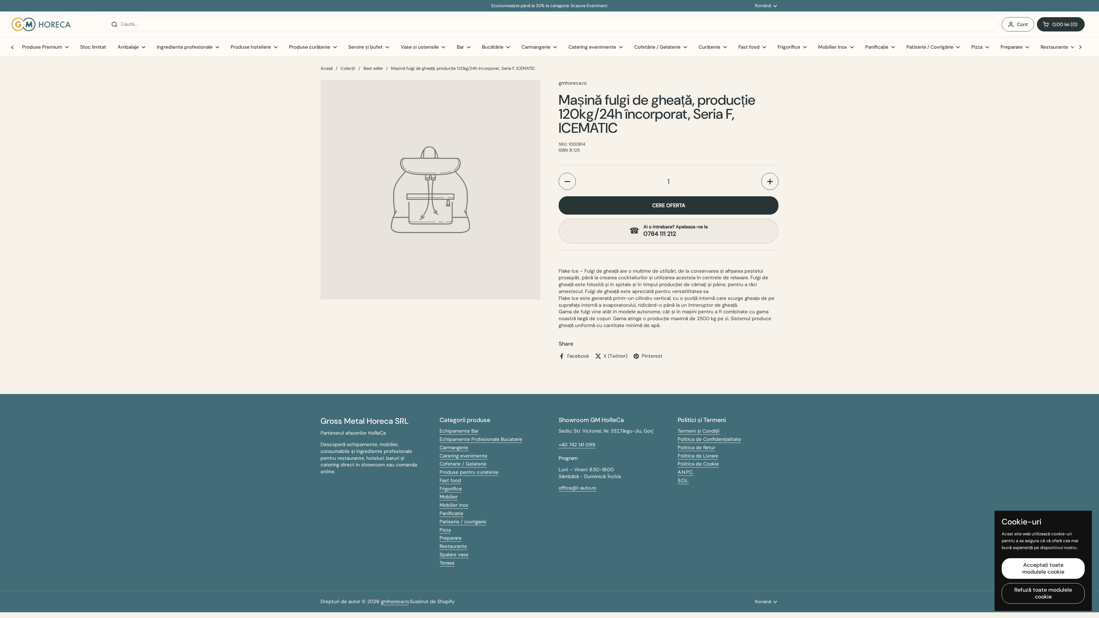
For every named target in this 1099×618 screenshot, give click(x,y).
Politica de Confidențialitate (709, 439)
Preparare (451, 538)
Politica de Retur (696, 447)
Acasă (327, 68)
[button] (1061, 24)
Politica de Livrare (698, 456)
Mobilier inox (454, 505)
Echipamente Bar (459, 431)
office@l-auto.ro (577, 488)
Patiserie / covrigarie (463, 521)
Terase (447, 563)
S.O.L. (683, 480)
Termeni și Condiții (699, 431)
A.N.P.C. (685, 472)
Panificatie (451, 513)
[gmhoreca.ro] (41, 24)
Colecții (348, 68)
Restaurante (453, 546)
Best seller (373, 68)
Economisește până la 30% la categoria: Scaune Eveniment (549, 6)
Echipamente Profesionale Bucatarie (481, 439)
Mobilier (449, 497)
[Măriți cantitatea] (769, 181)
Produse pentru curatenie (469, 472)
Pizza (445, 530)
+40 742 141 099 (577, 444)
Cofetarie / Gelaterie (463, 464)
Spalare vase (454, 554)
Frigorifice (451, 489)
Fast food (450, 480)
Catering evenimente (463, 456)
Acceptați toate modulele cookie (1043, 568)
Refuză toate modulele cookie (1043, 593)
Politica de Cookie (698, 464)
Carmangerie (454, 447)
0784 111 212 (659, 234)
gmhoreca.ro (395, 601)
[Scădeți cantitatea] (567, 181)
